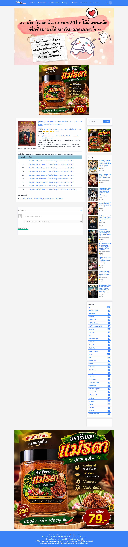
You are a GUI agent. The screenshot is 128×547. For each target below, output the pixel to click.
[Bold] (25, 222)
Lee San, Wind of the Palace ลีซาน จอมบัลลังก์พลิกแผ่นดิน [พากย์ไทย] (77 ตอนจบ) (105, 191)
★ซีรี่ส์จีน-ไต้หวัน (54, 3)
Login (80, 210)
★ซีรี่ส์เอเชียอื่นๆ (95, 3)
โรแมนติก (78, 129)
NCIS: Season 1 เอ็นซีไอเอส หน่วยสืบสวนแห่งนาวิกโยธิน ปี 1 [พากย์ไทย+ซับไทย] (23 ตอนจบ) (105, 246)
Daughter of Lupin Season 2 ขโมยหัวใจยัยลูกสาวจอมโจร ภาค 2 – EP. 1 (51, 161)
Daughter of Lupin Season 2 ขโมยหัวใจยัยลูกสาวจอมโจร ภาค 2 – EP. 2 (51, 164)
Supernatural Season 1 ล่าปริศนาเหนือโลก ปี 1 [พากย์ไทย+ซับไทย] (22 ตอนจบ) (105, 233)
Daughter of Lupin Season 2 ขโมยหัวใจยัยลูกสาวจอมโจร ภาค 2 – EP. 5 (51, 175)
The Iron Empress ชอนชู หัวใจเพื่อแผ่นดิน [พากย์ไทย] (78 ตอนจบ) (105, 273)
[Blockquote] (39, 222)
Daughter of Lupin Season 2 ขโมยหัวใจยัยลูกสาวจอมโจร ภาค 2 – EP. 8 (51, 186)
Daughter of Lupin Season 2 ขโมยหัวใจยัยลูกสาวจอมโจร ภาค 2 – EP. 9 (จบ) (52, 189)
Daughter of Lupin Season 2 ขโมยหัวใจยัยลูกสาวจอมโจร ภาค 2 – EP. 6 (51, 179)
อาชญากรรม (63, 129)
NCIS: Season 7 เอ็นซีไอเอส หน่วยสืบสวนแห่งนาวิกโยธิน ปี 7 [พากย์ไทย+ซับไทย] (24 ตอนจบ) (105, 288)
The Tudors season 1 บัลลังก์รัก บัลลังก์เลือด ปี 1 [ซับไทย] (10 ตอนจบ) (105, 218)
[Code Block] (42, 222)
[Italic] (27, 222)
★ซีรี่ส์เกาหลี (42, 3)
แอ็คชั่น (71, 129)
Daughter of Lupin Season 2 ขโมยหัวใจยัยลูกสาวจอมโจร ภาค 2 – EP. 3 (51, 168)
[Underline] (30, 222)
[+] (49, 221)
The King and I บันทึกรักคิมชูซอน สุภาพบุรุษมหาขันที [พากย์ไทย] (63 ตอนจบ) (105, 260)
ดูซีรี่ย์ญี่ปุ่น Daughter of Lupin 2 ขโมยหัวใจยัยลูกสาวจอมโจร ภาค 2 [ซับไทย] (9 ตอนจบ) (60, 123)
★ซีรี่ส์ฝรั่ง (32, 3)
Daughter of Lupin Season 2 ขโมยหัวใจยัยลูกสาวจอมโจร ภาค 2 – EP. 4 (51, 171)
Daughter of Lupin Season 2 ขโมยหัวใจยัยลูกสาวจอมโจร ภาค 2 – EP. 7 (51, 182)
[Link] (44, 222)
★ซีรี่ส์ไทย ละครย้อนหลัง (79, 3)
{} (46, 221)
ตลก (56, 129)
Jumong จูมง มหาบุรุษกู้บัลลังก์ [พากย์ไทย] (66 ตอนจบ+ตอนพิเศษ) (105, 203)
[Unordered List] (37, 222)
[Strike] (32, 222)
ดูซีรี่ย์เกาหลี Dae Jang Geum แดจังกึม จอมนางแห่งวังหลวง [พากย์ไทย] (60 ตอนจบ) (105, 163)
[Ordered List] (35, 222)
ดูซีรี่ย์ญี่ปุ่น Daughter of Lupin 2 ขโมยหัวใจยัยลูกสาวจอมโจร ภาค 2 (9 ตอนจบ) (61, 137)
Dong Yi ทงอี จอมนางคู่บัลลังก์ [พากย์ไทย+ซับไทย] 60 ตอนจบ (105, 176)
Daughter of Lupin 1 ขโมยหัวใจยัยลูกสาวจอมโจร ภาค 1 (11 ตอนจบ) (41, 198)
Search (107, 121)
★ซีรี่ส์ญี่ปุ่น (65, 3)
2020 (40, 127)
